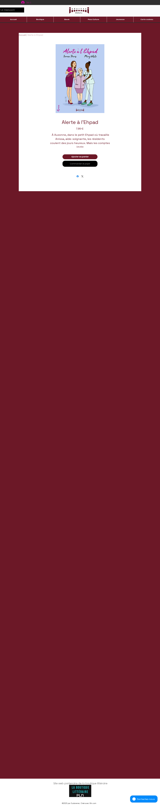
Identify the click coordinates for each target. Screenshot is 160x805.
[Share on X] (82, 176)
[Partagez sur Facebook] (77, 176)
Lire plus (80, 146)
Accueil (22, 35)
